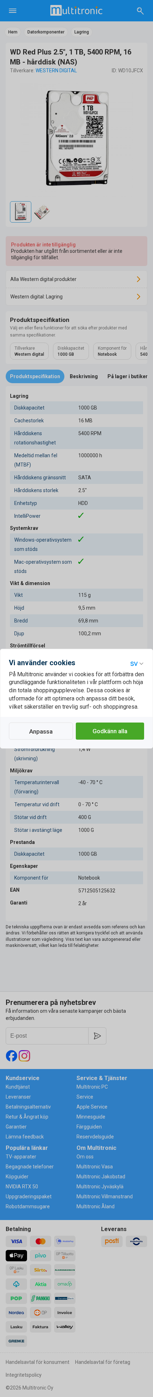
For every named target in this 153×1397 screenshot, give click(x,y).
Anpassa (41, 731)
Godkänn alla (110, 731)
